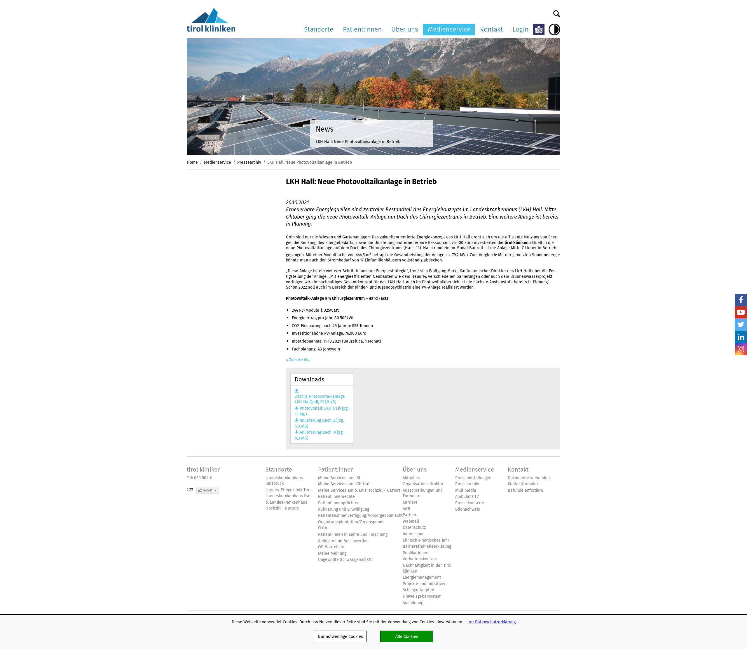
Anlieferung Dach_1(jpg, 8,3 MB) (319, 435)
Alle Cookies (406, 636)
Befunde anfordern (525, 490)
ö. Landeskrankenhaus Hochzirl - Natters (286, 505)
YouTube (741, 312)
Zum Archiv (299, 360)
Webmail (411, 521)
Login (520, 29)
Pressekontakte (469, 503)
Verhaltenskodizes (420, 559)
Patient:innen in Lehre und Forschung (353, 534)
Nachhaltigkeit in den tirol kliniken (427, 568)
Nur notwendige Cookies (340, 636)
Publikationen (415, 553)
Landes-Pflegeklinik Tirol (289, 490)
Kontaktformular (523, 484)
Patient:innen (362, 29)
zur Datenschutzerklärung (492, 622)
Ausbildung (413, 603)
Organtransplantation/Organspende (351, 522)
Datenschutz (414, 527)
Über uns (404, 29)
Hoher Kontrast (554, 29)
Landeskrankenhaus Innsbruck (284, 480)
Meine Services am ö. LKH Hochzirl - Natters (359, 490)
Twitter (741, 324)
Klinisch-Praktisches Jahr (426, 540)
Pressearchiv (249, 162)
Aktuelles (411, 478)
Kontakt (491, 29)
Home (192, 162)
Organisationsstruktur (423, 484)
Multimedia (465, 490)
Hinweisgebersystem (422, 596)
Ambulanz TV (467, 496)
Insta (741, 349)
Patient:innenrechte (336, 496)
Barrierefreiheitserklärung (427, 546)
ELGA (322, 528)
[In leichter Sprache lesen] (538, 29)
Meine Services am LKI (339, 478)
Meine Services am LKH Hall (344, 484)
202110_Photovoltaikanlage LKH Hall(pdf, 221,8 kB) (320, 399)
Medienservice (449, 29)
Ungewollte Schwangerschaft (345, 559)
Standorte (318, 29)
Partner (409, 515)
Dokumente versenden (529, 478)
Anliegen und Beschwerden (343, 541)
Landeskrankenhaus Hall (289, 496)
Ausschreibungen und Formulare (423, 493)
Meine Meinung (332, 553)
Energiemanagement (422, 577)
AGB (406, 509)
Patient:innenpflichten (338, 503)
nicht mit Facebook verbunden (190, 489)
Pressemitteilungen (473, 478)
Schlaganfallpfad (418, 590)
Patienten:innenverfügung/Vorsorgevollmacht (360, 515)
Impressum (413, 534)
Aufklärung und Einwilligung (343, 509)
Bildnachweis (467, 509)
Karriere (410, 502)
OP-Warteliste (331, 547)
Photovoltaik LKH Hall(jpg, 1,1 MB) (321, 411)
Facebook (741, 300)
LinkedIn (741, 337)
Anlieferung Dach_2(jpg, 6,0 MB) (319, 423)
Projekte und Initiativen (424, 584)
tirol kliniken (204, 469)
